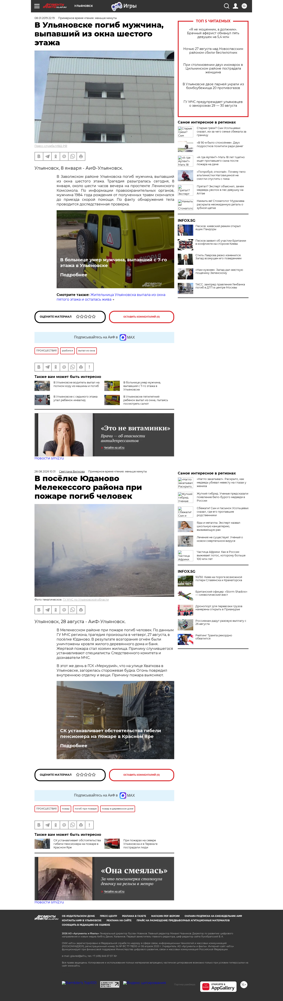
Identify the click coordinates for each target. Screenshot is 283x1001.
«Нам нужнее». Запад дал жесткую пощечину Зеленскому (219, 271)
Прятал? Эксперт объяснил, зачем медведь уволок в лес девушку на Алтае (220, 190)
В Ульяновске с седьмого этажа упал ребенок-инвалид (76, 398)
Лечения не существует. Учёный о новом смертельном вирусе (220, 539)
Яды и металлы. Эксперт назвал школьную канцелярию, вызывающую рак (218, 526)
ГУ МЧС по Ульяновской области (86, 599)
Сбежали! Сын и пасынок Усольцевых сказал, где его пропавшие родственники (223, 511)
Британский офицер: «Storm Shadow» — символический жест (221, 593)
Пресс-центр (108, 916)
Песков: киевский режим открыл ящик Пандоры (218, 228)
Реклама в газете (134, 916)
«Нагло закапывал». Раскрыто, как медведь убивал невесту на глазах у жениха (221, 482)
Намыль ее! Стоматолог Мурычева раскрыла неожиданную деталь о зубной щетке (220, 204)
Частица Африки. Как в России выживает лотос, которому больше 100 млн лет (221, 555)
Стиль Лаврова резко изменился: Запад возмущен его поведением (218, 257)
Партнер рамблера (184, 984)
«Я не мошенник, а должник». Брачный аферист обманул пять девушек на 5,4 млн (213, 33)
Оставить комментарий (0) (141, 316)
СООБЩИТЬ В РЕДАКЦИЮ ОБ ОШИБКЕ (86, 924)
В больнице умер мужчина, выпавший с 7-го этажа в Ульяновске (113, 262)
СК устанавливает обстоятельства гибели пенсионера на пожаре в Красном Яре (110, 733)
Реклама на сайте (119, 920)
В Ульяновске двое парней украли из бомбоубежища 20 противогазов (213, 86)
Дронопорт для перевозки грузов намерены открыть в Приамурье (218, 608)
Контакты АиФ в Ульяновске (81, 920)
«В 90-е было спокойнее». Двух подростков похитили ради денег (220, 144)
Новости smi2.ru (49, 458)
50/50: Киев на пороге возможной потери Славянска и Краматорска (218, 579)
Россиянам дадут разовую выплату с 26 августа (220, 622)
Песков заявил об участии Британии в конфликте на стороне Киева (220, 242)
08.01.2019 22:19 (44, 18)
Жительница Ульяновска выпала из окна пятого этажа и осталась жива (111, 297)
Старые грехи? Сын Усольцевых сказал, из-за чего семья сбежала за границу (221, 131)
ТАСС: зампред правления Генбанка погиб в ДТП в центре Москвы (220, 286)
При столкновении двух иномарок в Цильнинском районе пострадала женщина (213, 68)
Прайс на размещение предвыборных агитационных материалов (183, 920)
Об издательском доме (78, 916)
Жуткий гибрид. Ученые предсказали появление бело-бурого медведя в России (222, 497)
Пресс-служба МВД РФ (50, 146)
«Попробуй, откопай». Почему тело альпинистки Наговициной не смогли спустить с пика (221, 175)
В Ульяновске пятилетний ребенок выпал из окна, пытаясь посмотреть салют (145, 400)
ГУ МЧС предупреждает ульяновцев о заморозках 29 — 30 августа (213, 104)
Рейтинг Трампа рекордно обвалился (213, 637)
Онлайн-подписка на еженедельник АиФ (213, 916)
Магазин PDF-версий (165, 916)
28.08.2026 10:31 (44, 471)
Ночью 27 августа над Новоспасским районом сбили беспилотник (213, 51)
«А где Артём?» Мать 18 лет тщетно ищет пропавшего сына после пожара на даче (221, 160)
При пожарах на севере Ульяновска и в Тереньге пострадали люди (140, 844)
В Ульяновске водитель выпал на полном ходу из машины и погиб (76, 384)
